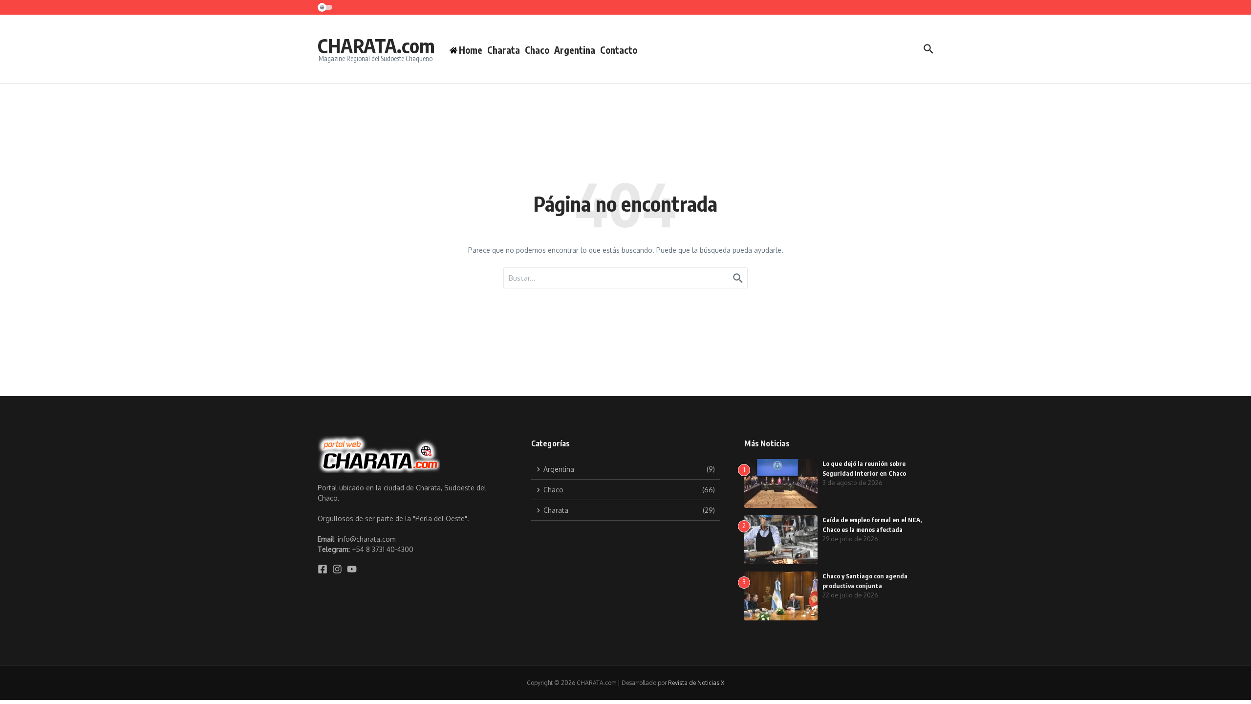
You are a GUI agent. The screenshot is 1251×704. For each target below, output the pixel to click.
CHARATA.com (376, 45)
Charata (503, 50)
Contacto (618, 50)
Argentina (574, 50)
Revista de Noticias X (696, 682)
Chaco (537, 50)
